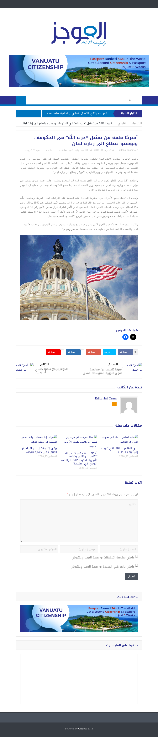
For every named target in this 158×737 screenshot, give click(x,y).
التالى (44, 364)
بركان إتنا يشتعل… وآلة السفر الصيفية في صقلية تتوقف (39, 450)
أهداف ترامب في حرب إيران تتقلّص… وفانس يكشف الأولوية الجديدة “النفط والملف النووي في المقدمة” (79, 458)
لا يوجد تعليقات (66, 150)
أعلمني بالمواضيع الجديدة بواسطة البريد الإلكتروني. (102, 566)
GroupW (82, 728)
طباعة (49, 150)
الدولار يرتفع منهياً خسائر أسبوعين (51, 370)
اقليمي (84, 150)
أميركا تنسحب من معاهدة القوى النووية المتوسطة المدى (103, 371)
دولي (77, 150)
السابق (113, 364)
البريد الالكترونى (33, 150)
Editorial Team (125, 150)
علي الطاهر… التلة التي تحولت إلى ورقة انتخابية (119, 450)
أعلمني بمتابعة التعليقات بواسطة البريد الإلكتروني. (103, 557)
